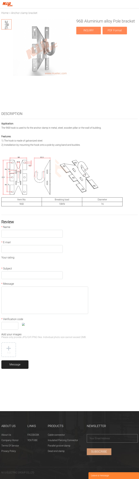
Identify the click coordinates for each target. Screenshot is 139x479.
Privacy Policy (8, 451)
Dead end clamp (56, 451)
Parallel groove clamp (59, 446)
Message (7, 284)
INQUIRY (88, 30)
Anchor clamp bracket (24, 13)
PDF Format (115, 30)
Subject (6, 269)
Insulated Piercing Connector (63, 440)
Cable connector (56, 435)
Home (4, 13)
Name (5, 227)
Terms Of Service (10, 446)
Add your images (43, 336)
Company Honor (10, 440)
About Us (6, 435)
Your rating (7, 258)
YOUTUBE (32, 440)
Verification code (12, 319)
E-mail (6, 242)
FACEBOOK (33, 435)
